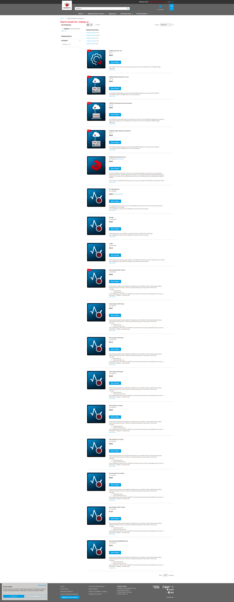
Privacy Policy (64, 589)
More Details (115, 62)
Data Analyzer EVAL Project (117, 270)
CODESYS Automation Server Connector (120, 103)
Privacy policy (42, 585)
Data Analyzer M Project (116, 371)
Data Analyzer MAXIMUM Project (118, 541)
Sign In (169, 2)
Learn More (112, 70)
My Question (160, 9)
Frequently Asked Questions (96, 586)
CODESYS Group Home (95, 594)
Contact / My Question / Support (98, 591)
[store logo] (67, 6)
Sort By (157, 24)
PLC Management (114, 189)
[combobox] (102, 8)
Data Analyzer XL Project (116, 439)
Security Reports (93, 589)
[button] (152, 2)
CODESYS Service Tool (115, 51)
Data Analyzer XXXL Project (117, 507)
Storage (111, 217)
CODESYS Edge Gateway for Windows (120, 131)
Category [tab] (64, 40)
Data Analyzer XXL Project (116, 473)
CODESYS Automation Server (117, 157)
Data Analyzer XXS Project (116, 304)
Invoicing (67, 44)
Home (62, 18)
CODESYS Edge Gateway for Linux (119, 77)
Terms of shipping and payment (69, 594)
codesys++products (91, 35)
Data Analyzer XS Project (116, 337)
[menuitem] (81, 13)
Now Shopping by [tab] (66, 25)
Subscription (120, 159)
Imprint (62, 586)
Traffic (111, 243)
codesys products (91, 32)
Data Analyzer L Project (116, 405)
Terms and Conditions (66, 591)
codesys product (91, 38)
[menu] (126, 13)
